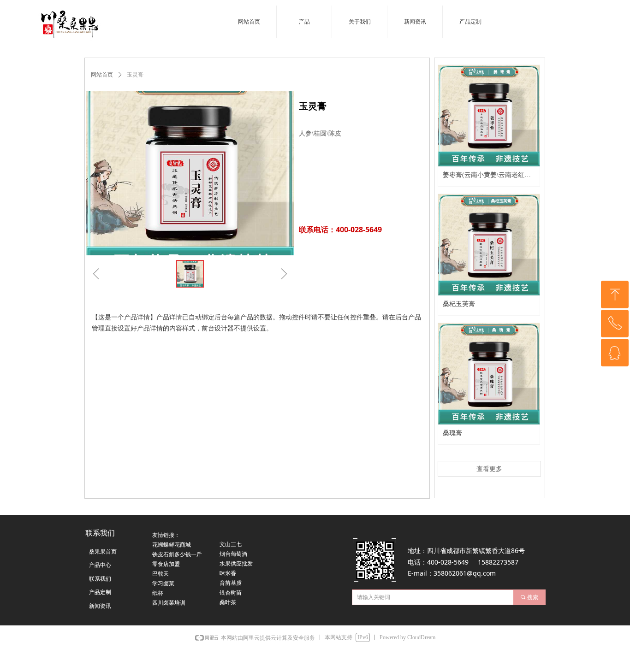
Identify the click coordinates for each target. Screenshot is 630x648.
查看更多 (489, 468)
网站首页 (102, 74)
